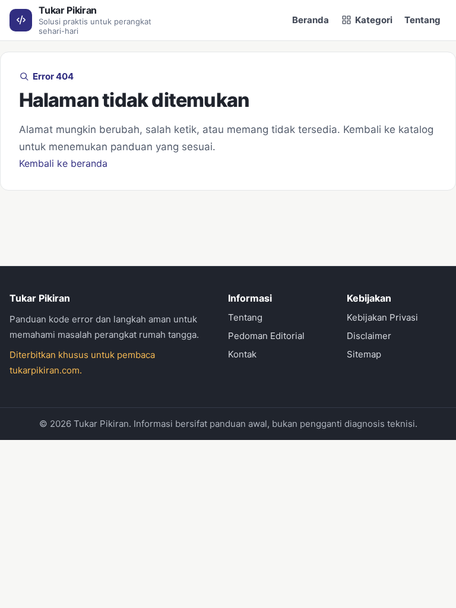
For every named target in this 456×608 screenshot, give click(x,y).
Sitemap (364, 354)
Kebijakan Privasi (382, 317)
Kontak (242, 354)
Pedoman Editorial (266, 335)
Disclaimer (369, 335)
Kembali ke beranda (63, 163)
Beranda (310, 20)
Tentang (422, 20)
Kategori (373, 20)
